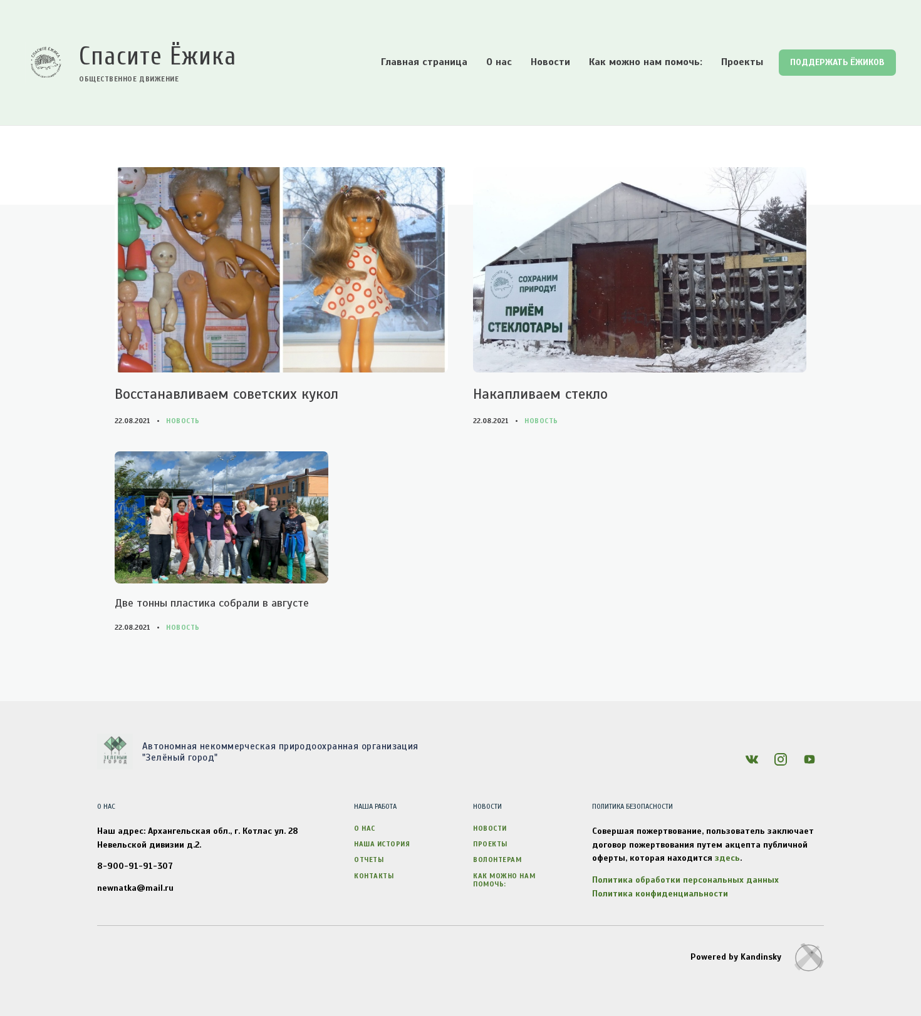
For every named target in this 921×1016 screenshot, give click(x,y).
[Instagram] (780, 759)
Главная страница (424, 62)
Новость (183, 420)
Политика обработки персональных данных (685, 880)
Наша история (382, 843)
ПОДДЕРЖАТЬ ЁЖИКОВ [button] (837, 62)
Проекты (742, 62)
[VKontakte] (751, 759)
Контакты (373, 875)
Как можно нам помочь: (645, 62)
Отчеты (368, 859)
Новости (550, 62)
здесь (727, 858)
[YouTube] (809, 759)
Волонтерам (497, 859)
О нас (499, 62)
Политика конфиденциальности (660, 893)
